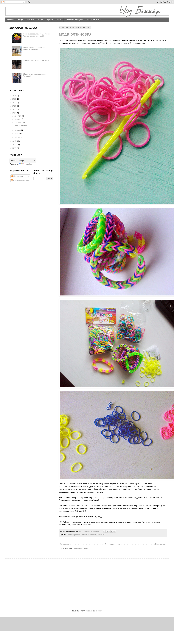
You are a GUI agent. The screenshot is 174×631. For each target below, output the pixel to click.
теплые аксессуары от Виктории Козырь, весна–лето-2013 (36, 35)
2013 (14, 141)
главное (10, 20)
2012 (14, 145)
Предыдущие (160, 544)
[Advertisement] (32, 582)
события (30, 20)
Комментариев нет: (92, 531)
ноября (18, 119)
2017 (14, 103)
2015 (14, 109)
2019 (14, 96)
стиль (59, 20)
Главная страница (112, 544)
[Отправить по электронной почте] (104, 531)
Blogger (99, 611)
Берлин (70, 535)
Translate (28, 164)
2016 (14, 106)
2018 (14, 99)
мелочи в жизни (94, 20)
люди (20, 20)
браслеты (77, 535)
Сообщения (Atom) (80, 548)
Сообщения (18, 176)
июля (17, 133)
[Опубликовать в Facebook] (112, 531)
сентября (19, 123)
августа (18, 130)
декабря (18, 116)
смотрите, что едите (74, 20)
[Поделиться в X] (109, 531)
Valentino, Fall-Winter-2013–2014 (36, 61)
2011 (14, 148)
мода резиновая (75, 34)
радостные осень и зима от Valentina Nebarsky (34, 48)
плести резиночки (89, 535)
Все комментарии (20, 180)
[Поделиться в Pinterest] (114, 531)
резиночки (101, 535)
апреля (18, 137)
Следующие (65, 544)
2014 (14, 113)
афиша (50, 20)
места (40, 20)
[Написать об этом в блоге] (106, 531)
